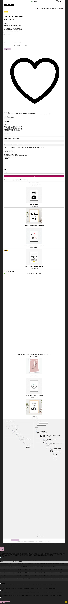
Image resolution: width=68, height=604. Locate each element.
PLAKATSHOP (15, 539)
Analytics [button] (1, 589)
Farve (5, 44)
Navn (5, 169)
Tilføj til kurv (7, 49)
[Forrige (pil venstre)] (1, 602)
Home (37, 8)
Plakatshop (41, 8)
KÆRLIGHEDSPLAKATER (20, 113)
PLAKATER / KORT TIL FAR (49, 8)
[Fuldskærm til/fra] (3, 601)
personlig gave (43, 113)
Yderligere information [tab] (9, 117)
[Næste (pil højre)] (3, 602)
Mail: (36, 424)
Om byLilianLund (23, 539)
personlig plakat (49, 113)
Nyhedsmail (40, 539)
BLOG (29, 539)
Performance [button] (2, 585)
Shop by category (9, 5)
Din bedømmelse (7, 157)
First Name (37, 422)
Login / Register (8, 2)
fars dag (39, 113)
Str (4, 42)
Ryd (26, 45)
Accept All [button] (7, 546)
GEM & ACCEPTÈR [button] (3, 600)
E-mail (5, 172)
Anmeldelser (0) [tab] (7, 118)
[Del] (6, 601)
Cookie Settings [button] (2, 546)
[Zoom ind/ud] (1, 601)
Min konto (34, 539)
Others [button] (1, 596)
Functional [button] (2, 582)
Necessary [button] (2, 556)
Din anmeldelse (7, 158)
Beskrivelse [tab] (7, 116)
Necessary (3, 557)
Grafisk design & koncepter (50, 539)
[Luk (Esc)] (8, 601)
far (37, 113)
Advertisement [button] (2, 593)
